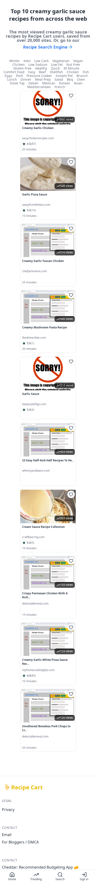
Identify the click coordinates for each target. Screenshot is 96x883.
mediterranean (39, 87)
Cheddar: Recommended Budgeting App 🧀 (40, 867)
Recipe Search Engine (45, 47)
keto (27, 61)
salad (59, 79)
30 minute (71, 68)
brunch (82, 76)
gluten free (22, 68)
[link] (48, 122)
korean (64, 83)
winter (14, 61)
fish (86, 72)
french (60, 87)
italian (33, 83)
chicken (18, 64)
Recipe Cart (27, 787)
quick (55, 68)
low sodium (37, 64)
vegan (78, 61)
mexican (48, 83)
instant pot (64, 76)
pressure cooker (39, 76)
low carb (41, 61)
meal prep (43, 79)
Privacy (8, 809)
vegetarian (60, 61)
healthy (41, 68)
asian (78, 83)
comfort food (13, 72)
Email (6, 834)
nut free (73, 64)
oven (81, 79)
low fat (57, 64)
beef (42, 72)
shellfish (56, 72)
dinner (26, 79)
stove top (17, 83)
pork (19, 76)
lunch (12, 79)
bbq (70, 79)
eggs (8, 76)
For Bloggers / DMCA (20, 842)
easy (31, 72)
